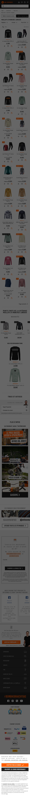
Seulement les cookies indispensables (15, 769)
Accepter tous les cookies (13, 765)
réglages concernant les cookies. (16, 760)
